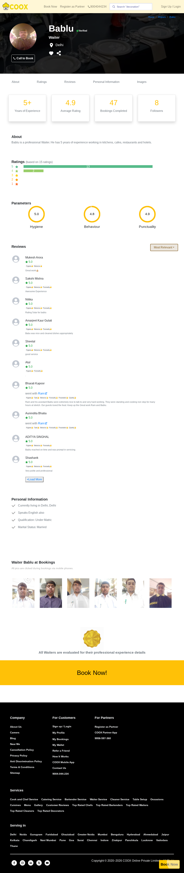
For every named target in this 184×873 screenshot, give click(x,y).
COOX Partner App (106, 732)
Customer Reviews (57, 805)
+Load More (34, 479)
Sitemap (15, 772)
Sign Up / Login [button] (171, 6)
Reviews (69, 81)
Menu (27, 805)
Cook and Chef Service (24, 799)
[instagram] (22, 863)
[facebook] (14, 863)
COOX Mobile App (63, 762)
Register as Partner (72, 6)
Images (141, 81)
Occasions (157, 799)
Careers (14, 732)
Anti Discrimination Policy (26, 761)
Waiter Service (98, 799)
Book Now (50, 6)
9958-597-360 (103, 738)
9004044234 (98, 6)
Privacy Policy (18, 755)
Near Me (15, 744)
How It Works (60, 756)
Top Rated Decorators (50, 810)
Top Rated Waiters (137, 805)
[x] (39, 863)
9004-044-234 (60, 773)
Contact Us (59, 768)
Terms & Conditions (22, 767)
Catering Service (51, 799)
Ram (41, 393)
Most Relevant (163, 247)
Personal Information (106, 81)
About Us (16, 726)
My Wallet (58, 744)
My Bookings (60, 739)
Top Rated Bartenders (109, 805)
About (15, 81)
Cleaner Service (119, 799)
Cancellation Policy (22, 749)
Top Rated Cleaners (22, 810)
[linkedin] (30, 863)
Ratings (42, 81)
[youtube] (47, 863)
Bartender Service (75, 799)
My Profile (58, 732)
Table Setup (140, 799)
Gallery (38, 805)
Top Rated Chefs (82, 805)
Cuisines (15, 805)
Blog (13, 738)
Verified (83, 30)
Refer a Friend (61, 750)
